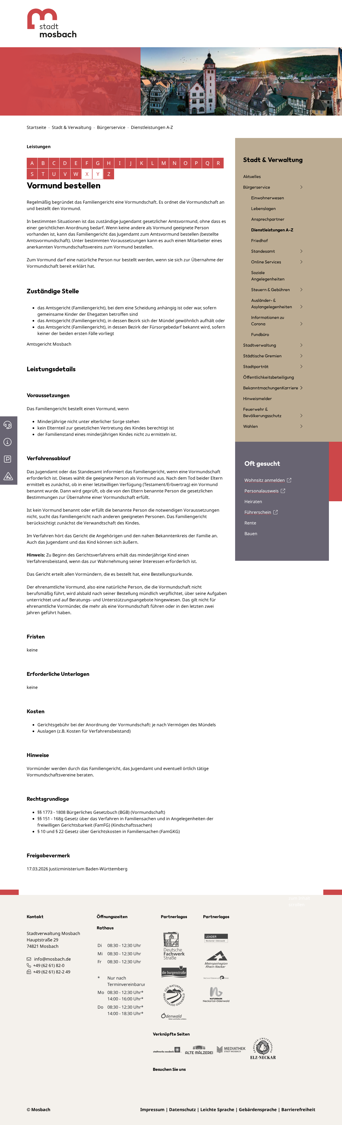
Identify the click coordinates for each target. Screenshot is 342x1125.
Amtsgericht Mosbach (49, 344)
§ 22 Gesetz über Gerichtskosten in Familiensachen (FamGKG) (118, 831)
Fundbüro (260, 334)
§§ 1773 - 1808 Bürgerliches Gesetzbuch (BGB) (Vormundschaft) (101, 812)
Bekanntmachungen (262, 387)
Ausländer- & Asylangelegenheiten (271, 303)
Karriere (290, 387)
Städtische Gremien (262, 355)
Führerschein (257, 512)
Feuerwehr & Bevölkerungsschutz (262, 412)
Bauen (250, 533)
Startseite (36, 127)
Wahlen (250, 426)
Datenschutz (182, 1109)
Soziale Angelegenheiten (268, 276)
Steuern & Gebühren (270, 289)
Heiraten (253, 501)
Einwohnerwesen (267, 197)
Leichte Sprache (217, 1109)
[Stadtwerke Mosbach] (167, 1052)
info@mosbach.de (52, 959)
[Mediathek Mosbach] (231, 1052)
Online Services (266, 262)
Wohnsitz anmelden (264, 480)
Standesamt (263, 251)
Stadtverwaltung (259, 345)
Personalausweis (261, 491)
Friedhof (259, 240)
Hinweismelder (257, 398)
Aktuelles (252, 176)
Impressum (152, 1109)
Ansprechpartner (268, 219)
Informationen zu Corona (267, 320)
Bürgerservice (111, 127)
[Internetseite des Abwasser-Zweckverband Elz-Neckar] (263, 1052)
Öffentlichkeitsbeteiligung (268, 377)
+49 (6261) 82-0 (48, 965)
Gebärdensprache (258, 1109)
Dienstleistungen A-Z (272, 229)
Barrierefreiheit (298, 1109)
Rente (250, 523)
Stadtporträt (256, 366)
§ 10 (41, 831)
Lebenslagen (263, 208)
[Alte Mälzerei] (199, 1052)
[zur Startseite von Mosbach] (47, 19)
